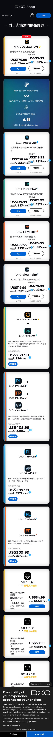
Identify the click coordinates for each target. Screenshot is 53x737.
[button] (10, 15)
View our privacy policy (11, 725)
